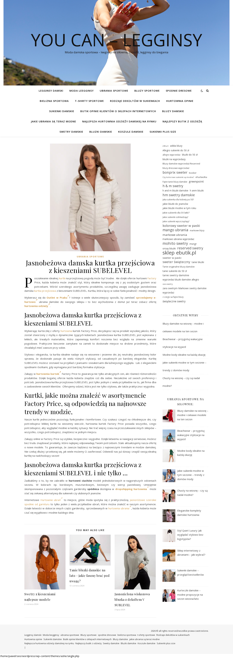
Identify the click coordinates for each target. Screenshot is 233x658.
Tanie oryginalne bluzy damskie (179, 266)
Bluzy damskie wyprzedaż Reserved (181, 163)
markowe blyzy (197, 230)
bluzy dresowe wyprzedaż (176, 168)
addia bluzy (176, 145)
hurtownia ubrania (118, 508)
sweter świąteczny (176, 262)
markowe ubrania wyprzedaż (178, 239)
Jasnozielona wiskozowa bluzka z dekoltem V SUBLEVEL (132, 599)
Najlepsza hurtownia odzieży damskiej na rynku (119, 121)
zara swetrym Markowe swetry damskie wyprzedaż (185, 290)
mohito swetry (175, 243)
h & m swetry (173, 186)
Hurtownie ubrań (50, 500)
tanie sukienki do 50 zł (175, 271)
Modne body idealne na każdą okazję (184, 354)
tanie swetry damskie (176, 275)
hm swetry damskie (179, 195)
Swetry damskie (71, 131)
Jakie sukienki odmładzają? (175, 217)
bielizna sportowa (54, 101)
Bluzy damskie (173, 111)
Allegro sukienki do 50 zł (176, 150)
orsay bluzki (169, 248)
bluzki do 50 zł (190, 154)
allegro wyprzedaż (171, 154)
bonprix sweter (175, 172)
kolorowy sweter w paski (181, 226)
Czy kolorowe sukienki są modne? (178, 177)
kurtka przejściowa (45, 290)
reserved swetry (190, 248)
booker (192, 172)
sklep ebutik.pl (179, 253)
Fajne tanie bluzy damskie (175, 181)
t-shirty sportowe (89, 101)
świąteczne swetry (174, 301)
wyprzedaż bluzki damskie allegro (181, 279)
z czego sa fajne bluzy (173, 297)
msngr (193, 243)
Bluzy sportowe (147, 90)
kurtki (62, 278)
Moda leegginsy (81, 90)
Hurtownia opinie (179, 101)
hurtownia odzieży (36, 306)
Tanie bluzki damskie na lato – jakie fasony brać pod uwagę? (89, 575)
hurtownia (66, 331)
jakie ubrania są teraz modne (53, 121)
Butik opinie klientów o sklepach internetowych (118, 111)
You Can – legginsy (116, 39)
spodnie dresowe (179, 90)
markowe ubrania (175, 235)
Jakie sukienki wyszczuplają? (176, 221)
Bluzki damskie (100, 131)
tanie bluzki (198, 262)
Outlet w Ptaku (57, 297)
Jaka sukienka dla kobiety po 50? (178, 199)
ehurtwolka (201, 177)
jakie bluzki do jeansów (175, 203)
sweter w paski (172, 257)
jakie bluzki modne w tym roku (179, 208)
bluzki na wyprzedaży (174, 159)
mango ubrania (175, 230)
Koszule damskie (130, 131)
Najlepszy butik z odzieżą (182, 121)
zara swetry (168, 284)
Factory (151, 278)
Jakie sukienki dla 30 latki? (176, 212)
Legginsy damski (51, 90)
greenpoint (196, 181)
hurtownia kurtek (47, 373)
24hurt (166, 146)
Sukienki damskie (61, 111)
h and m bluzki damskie (175, 190)
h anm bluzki (197, 190)
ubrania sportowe (114, 90)
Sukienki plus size (163, 131)
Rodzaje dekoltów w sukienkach (135, 101)
